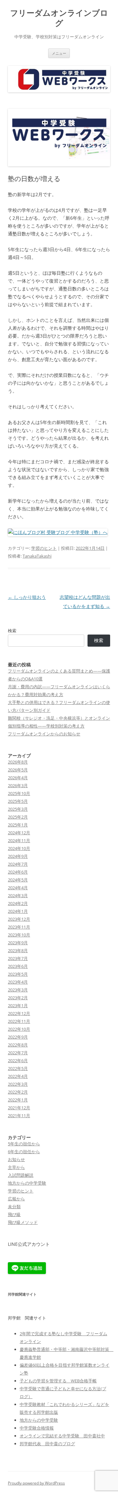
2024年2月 (18, 903)
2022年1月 (18, 1100)
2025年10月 (19, 793)
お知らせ (16, 1159)
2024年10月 (19, 848)
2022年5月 (18, 1068)
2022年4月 (18, 1076)
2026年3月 (18, 785)
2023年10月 (19, 935)
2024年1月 (18, 911)
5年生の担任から (24, 1144)
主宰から (16, 1167)
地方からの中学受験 (27, 1183)
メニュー (59, 53)
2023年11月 (19, 927)
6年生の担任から (24, 1151)
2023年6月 (18, 966)
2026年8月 (18, 762)
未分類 (14, 1206)
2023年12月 (19, 919)
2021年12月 (19, 1108)
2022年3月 (18, 1084)
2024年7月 (18, 864)
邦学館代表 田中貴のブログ (47, 1444)
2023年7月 (18, 958)
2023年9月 (18, 943)
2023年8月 (18, 950)
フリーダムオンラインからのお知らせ (44, 734)
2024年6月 (18, 872)
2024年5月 (18, 880)
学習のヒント (44, 548)
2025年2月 (18, 817)
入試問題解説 (20, 1175)
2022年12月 (19, 1013)
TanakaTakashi (37, 556)
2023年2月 (18, 998)
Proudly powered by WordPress (36, 1483)
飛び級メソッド (23, 1222)
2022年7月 (18, 1053)
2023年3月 (18, 990)
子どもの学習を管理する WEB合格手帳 (58, 1381)
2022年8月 (18, 1045)
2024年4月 (18, 888)
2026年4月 (18, 778)
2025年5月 (18, 801)
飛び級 (14, 1214)
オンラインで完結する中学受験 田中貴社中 (62, 1436)
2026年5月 (18, 770)
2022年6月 (18, 1060)
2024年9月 (18, 856)
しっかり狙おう (27, 597)
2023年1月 (18, 1005)
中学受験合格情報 (37, 1428)
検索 (12, 631)
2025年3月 (18, 809)
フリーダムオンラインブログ (59, 18)
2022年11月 (19, 1021)
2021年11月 (19, 1115)
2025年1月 (18, 825)
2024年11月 (19, 840)
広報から (16, 1199)
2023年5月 (18, 974)
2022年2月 (18, 1092)
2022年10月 (19, 1029)
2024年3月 (18, 895)
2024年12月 (19, 833)
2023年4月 (18, 982)
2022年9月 (18, 1037)
